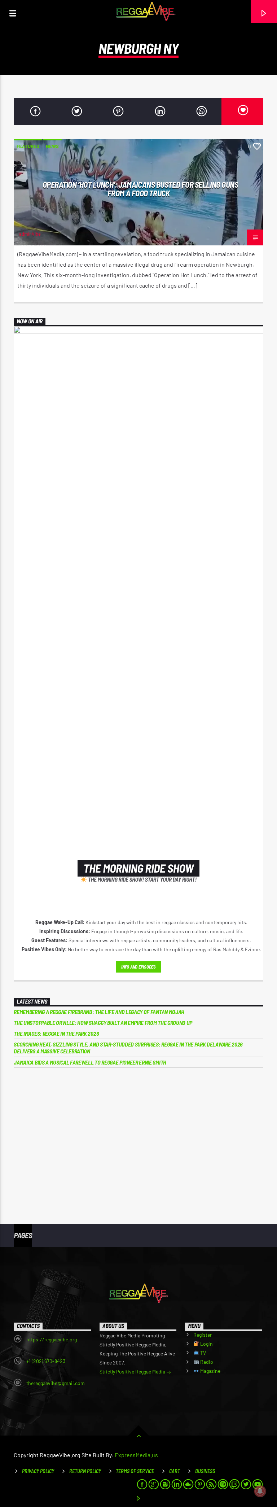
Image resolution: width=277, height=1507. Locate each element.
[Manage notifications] (260, 1491)
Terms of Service (135, 1471)
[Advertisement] (138, 1134)
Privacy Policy (38, 1471)
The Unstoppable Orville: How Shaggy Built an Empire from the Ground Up (103, 1022)
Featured (28, 146)
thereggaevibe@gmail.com (55, 1383)
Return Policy (85, 1471)
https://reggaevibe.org (51, 1339)
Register (202, 1335)
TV (202, 1353)
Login (206, 1344)
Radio (206, 1362)
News (52, 146)
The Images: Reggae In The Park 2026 (56, 1033)
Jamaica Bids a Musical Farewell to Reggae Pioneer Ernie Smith (90, 1062)
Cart (174, 1471)
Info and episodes (138, 967)
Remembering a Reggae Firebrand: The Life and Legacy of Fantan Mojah (99, 1011)
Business (205, 1471)
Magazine (209, 1371)
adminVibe (30, 234)
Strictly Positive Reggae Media (133, 1371)
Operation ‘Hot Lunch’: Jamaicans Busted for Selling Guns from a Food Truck (140, 189)
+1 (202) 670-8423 (45, 1361)
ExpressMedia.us (136, 1454)
